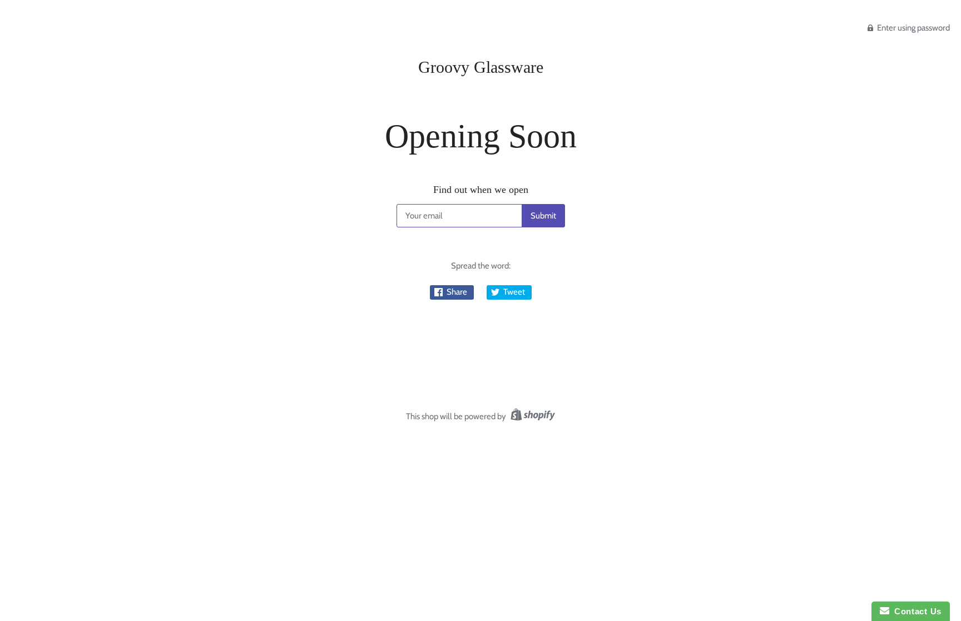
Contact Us (915, 611)
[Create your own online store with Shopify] (531, 416)
